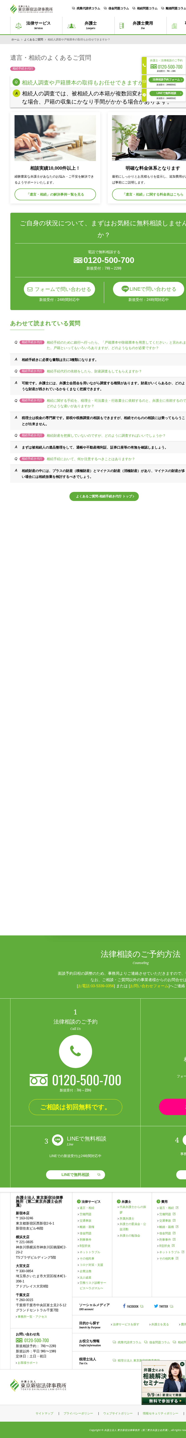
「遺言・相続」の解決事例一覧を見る (55, 194)
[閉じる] (182, 1364)
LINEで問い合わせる (153, 289)
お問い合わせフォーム (149, 986)
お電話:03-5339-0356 (96, 986)
